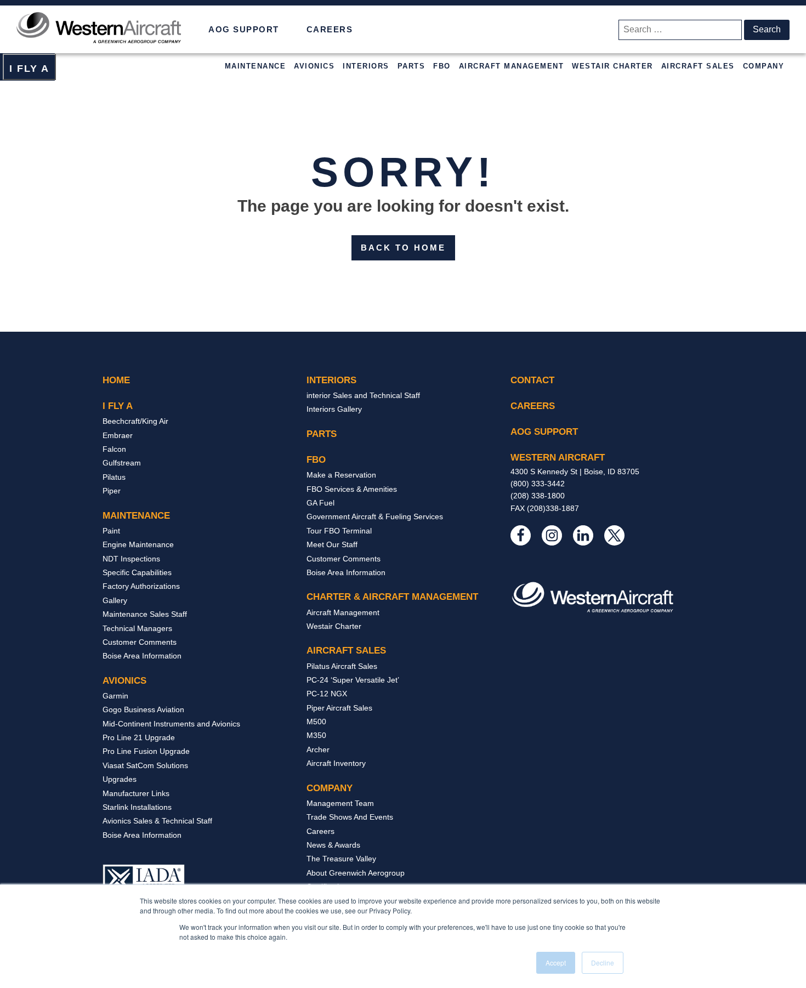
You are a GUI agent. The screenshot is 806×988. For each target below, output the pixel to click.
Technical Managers (137, 628)
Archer (318, 749)
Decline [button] (602, 962)
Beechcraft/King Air (135, 421)
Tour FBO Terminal (339, 530)
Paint (111, 530)
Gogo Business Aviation (143, 709)
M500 (316, 721)
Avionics (314, 66)
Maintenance (255, 66)
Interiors (366, 66)
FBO (442, 66)
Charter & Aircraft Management (392, 597)
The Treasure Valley (341, 858)
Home (116, 380)
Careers (320, 831)
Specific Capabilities (137, 572)
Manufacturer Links (136, 793)
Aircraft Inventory (336, 763)
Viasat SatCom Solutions (145, 765)
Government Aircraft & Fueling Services (374, 516)
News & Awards (333, 845)
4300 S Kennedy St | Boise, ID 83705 (574, 471)
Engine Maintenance (138, 544)
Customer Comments (140, 642)
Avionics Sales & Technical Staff (157, 820)
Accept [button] (556, 962)
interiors (331, 380)
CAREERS (329, 29)
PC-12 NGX (326, 693)
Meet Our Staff (331, 544)
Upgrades (120, 779)
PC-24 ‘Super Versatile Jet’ (352, 679)
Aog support (544, 432)
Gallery (115, 600)
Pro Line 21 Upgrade (139, 737)
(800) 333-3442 (537, 483)
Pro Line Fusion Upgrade (146, 751)
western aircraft (557, 457)
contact (532, 380)
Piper (112, 490)
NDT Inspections (131, 558)
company (329, 788)
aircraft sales (346, 650)
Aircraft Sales (698, 66)
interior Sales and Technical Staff (363, 395)
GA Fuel (320, 502)
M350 (316, 735)
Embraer (118, 435)
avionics (124, 680)
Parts (411, 66)
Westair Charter (612, 66)
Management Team (340, 803)
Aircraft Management (511, 66)
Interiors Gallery (334, 409)
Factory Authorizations (141, 586)
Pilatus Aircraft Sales (341, 666)
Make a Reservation (341, 474)
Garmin (115, 695)
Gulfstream (122, 462)
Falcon (114, 449)
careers (532, 406)
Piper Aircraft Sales (339, 707)
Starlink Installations (137, 807)
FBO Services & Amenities (351, 489)
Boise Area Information (142, 655)
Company (764, 66)
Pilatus (114, 477)
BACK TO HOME (403, 247)
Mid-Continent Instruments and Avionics (171, 723)
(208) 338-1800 (537, 495)
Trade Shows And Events (349, 817)
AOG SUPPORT (243, 29)
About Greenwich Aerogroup (355, 872)
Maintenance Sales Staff (145, 614)
